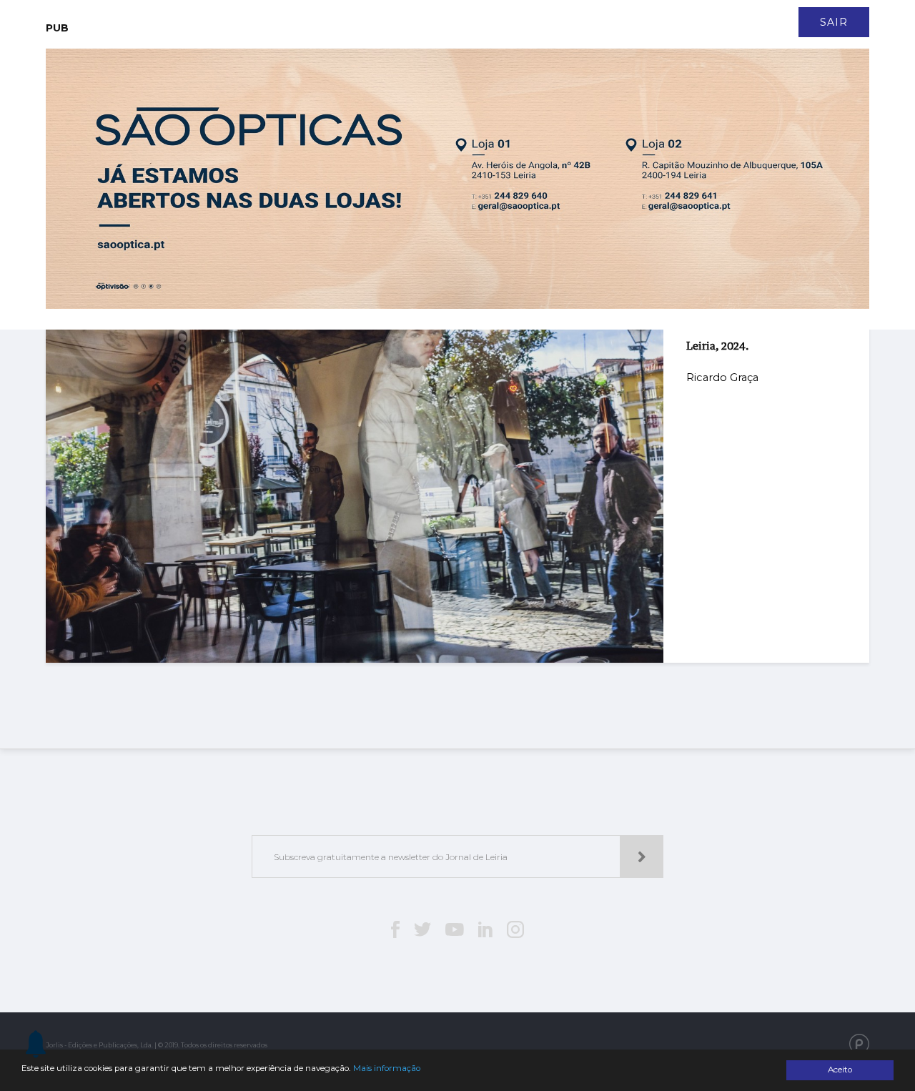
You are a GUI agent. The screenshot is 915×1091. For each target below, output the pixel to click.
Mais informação (386, 1068)
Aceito (840, 1070)
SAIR (834, 22)
